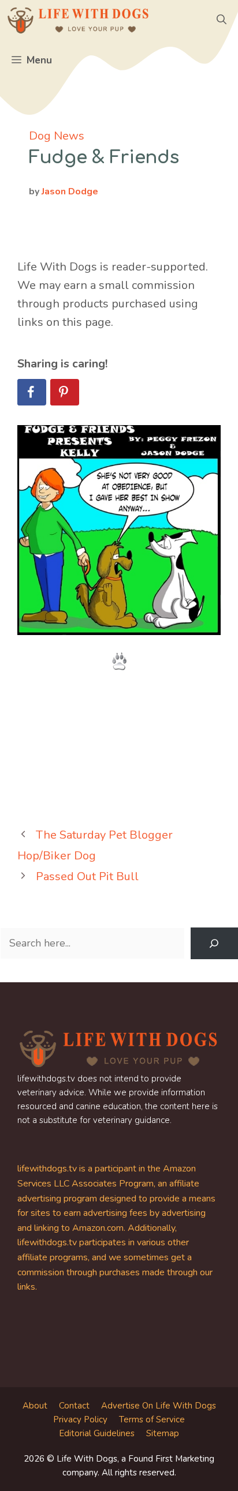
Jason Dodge (70, 191)
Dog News (56, 136)
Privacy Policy (80, 1419)
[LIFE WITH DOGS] (78, 20)
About (35, 1405)
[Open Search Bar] (221, 20)
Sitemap (162, 1433)
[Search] (214, 943)
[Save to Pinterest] (64, 392)
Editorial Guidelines (97, 1433)
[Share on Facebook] (31, 392)
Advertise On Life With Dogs (158, 1405)
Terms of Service (152, 1419)
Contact (74, 1405)
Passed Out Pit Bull (87, 876)
